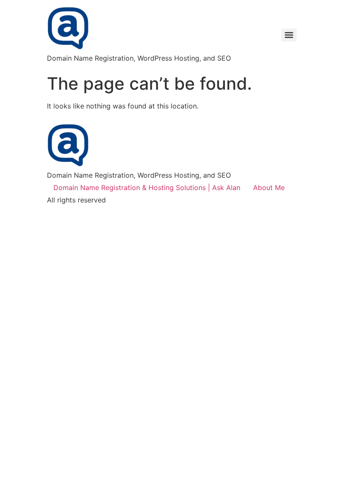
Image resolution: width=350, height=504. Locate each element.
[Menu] (289, 35)
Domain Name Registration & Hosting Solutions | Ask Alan (146, 187)
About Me (269, 187)
